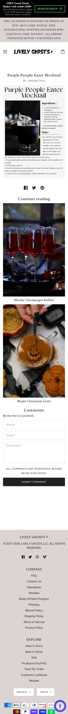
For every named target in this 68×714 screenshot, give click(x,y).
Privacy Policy (34, 627)
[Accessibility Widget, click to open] (60, 706)
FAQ (34, 575)
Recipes (34, 680)
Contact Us (34, 581)
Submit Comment (34, 481)
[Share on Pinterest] (42, 187)
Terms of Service (34, 622)
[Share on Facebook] (26, 187)
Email (10, 434)
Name (10, 424)
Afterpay (34, 604)
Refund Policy (34, 610)
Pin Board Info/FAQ (34, 663)
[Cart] (63, 52)
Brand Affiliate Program (34, 599)
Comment (13, 445)
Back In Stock (34, 651)
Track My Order (34, 669)
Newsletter (34, 587)
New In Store (34, 646)
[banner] (33, 51)
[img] (23, 557)
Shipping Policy (34, 616)
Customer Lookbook (34, 675)
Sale (34, 657)
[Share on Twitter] (34, 187)
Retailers (34, 593)
